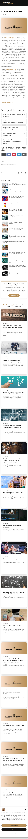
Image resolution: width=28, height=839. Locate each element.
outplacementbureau (10, 37)
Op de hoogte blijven (9, 792)
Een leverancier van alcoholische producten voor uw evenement (16, 210)
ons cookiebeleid (6, 820)
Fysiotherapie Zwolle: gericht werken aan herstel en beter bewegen (17, 253)
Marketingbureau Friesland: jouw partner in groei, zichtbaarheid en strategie (12, 327)
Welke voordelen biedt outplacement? (14, 134)
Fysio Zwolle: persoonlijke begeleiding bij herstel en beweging (17, 272)
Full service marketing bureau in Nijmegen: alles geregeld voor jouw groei (12, 427)
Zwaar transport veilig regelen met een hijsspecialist (16, 203)
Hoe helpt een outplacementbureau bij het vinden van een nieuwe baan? (14, 121)
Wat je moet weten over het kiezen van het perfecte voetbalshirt (16, 197)
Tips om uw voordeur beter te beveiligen (15, 223)
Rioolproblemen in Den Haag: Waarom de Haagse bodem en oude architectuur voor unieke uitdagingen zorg (17, 260)
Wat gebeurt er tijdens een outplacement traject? (14, 128)
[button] (26, 810)
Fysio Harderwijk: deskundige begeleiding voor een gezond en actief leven (17, 236)
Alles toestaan (14, 825)
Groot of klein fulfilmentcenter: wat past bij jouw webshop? (13, 242)
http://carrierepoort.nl (7, 102)
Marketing (5, 14)
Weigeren (14, 829)
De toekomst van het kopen (11, 559)
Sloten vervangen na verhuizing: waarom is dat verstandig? (16, 229)
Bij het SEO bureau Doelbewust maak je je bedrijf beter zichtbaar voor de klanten (13, 760)
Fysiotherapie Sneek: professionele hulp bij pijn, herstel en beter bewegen (17, 266)
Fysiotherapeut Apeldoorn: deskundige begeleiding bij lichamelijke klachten (15, 191)
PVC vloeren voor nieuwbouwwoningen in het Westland (17, 184)
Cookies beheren (14, 834)
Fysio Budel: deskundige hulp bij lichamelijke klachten (16, 216)
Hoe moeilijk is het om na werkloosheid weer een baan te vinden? (14, 141)
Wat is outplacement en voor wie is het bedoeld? (14, 115)
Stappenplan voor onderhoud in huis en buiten (17, 246)
